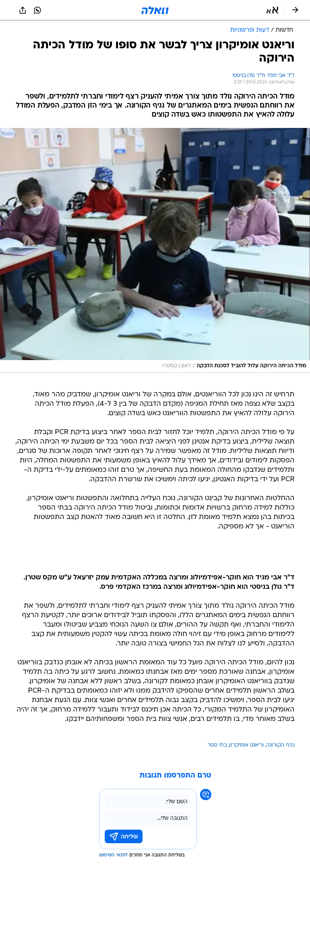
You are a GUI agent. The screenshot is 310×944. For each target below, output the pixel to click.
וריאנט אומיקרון (246, 745)
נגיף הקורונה (280, 745)
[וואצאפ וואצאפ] (37, 10)
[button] (272, 10)
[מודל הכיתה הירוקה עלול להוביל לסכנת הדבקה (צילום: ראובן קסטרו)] (155, 250)
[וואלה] (155, 10)
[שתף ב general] (23, 10)
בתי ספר (217, 745)
